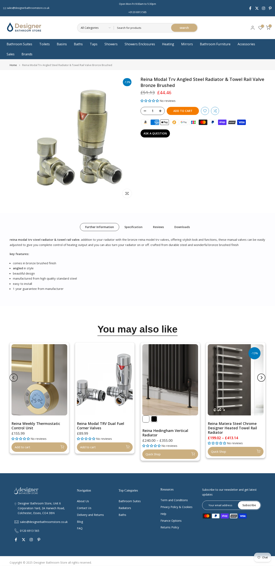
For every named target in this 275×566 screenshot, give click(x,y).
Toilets (44, 44)
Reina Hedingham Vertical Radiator (165, 432)
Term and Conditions (174, 500)
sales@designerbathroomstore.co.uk (28, 8)
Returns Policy (169, 527)
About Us (83, 501)
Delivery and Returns (90, 515)
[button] (150, 101)
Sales (10, 54)
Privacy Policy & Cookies (176, 507)
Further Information (99, 227)
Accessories (246, 44)
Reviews (158, 227)
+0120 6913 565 (137, 12)
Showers (111, 44)
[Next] (261, 378)
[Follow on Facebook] (250, 8)
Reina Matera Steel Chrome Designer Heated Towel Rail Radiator (232, 428)
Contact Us (84, 508)
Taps (93, 44)
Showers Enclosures (140, 44)
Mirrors (187, 44)
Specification (133, 227)
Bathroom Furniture (215, 44)
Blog (80, 522)
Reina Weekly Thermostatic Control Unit (35, 425)
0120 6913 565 (29, 531)
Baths (78, 44)
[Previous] (14, 378)
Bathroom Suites (19, 44)
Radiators (125, 508)
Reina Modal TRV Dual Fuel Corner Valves (100, 425)
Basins (62, 44)
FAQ (80, 528)
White (145, 418)
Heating (168, 44)
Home (13, 65)
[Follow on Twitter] (257, 8)
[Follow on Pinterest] (270, 8)
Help (163, 514)
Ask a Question (155, 133)
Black (154, 418)
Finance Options (171, 521)
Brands (27, 54)
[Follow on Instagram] (263, 8)
